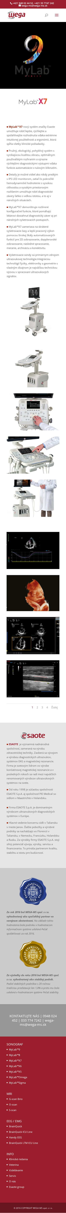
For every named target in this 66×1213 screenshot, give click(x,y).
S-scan (12, 1110)
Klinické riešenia (18, 1159)
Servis (12, 1175)
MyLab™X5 (15, 1071)
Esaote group (16, 1187)
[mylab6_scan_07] (33, 610)
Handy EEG (15, 1137)
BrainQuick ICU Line (20, 1131)
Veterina (14, 1164)
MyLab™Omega (18, 1077)
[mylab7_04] (33, 429)
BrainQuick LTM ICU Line (23, 1143)
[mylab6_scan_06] (33, 653)
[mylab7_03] (33, 386)
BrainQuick (15, 1126)
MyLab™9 (14, 1049)
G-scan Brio (16, 1099)
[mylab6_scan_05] (33, 696)
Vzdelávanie (16, 1170)
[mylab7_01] (33, 516)
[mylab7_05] (33, 472)
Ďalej (54, 707)
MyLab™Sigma (17, 1082)
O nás (12, 1181)
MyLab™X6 (15, 1066)
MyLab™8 (14, 1055)
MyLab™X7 (15, 1060)
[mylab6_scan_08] (33, 568)
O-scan (13, 1104)
